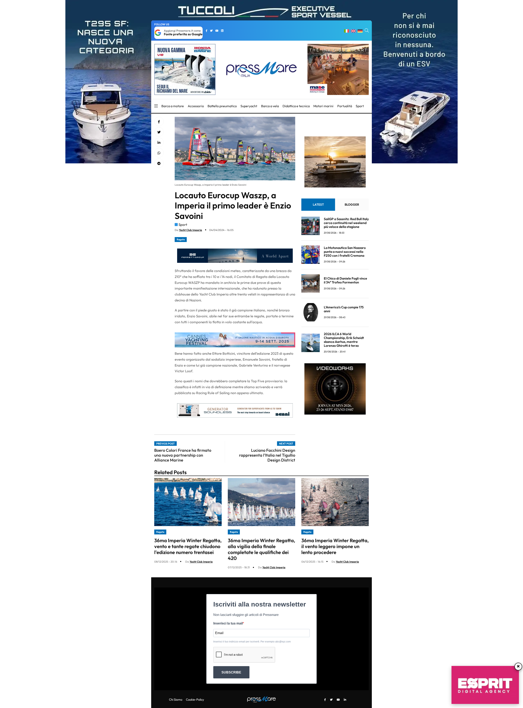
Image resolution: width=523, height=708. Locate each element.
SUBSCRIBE (231, 672)
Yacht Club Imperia (190, 230)
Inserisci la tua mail (228, 623)
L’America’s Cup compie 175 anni (344, 309)
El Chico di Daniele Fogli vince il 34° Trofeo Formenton (345, 280)
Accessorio (196, 106)
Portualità (344, 106)
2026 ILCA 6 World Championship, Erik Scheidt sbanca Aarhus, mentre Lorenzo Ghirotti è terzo (344, 340)
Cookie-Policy (195, 699)
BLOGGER (352, 204)
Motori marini (323, 106)
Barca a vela (270, 106)
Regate (181, 239)
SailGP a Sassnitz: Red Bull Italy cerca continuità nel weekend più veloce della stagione (346, 223)
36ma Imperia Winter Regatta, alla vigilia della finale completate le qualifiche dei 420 (261, 549)
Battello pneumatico (222, 106)
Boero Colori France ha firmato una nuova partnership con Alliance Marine (182, 455)
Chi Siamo (175, 699)
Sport (360, 106)
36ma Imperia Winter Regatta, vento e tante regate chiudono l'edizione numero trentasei (188, 546)
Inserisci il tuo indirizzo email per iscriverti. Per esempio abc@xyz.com (252, 641)
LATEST (318, 204)
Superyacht (248, 106)
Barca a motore (172, 106)
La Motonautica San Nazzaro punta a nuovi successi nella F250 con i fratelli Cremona (345, 251)
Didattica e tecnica (296, 106)
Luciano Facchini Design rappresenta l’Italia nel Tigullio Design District (267, 455)
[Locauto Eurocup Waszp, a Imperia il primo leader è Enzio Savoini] (159, 142)
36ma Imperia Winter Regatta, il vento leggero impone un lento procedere (335, 546)
